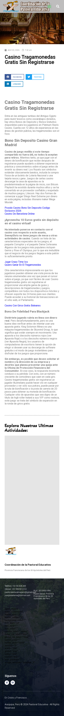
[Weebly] (13, 682)
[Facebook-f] (7, 682)
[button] (49, 6)
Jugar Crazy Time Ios (16, 261)
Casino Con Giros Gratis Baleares (23, 305)
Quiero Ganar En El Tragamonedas (23, 264)
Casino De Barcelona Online (20, 213)
